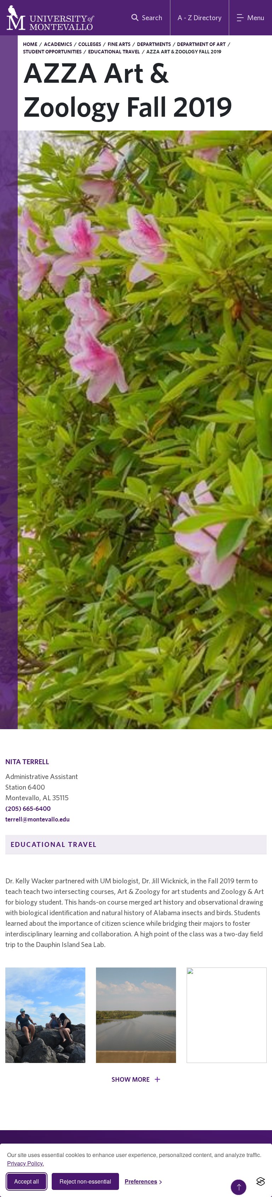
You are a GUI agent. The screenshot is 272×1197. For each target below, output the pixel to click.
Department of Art (201, 44)
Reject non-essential (85, 1181)
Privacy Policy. (25, 1163)
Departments (154, 44)
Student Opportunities (52, 51)
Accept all (26, 1181)
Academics (58, 44)
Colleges (89, 44)
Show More (131, 1079)
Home (30, 44)
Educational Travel (114, 51)
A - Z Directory (199, 17)
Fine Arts (119, 44)
